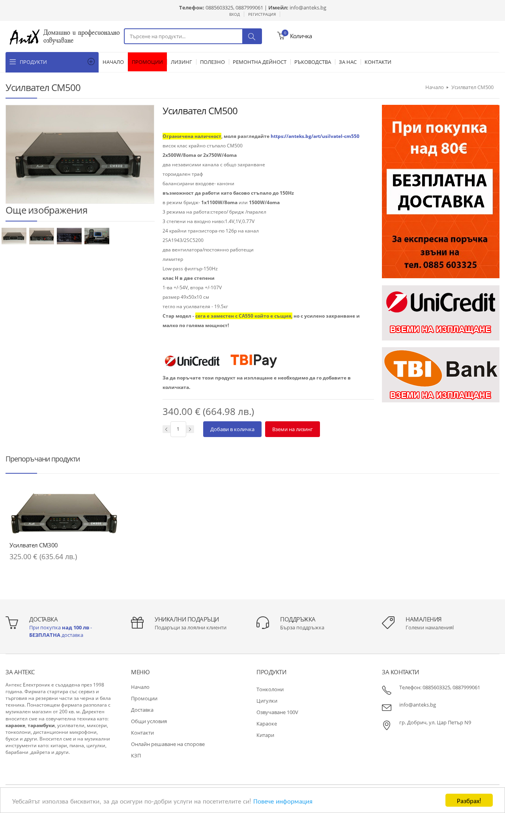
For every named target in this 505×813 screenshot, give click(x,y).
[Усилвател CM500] (15, 235)
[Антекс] (65, 36)
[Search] (251, 36)
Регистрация (262, 14)
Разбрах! (469, 800)
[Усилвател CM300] (64, 513)
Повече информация (282, 801)
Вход (234, 14)
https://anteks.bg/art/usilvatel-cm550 (315, 136)
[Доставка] (440, 191)
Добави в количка (232, 429)
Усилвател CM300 (33, 545)
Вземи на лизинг (292, 429)
